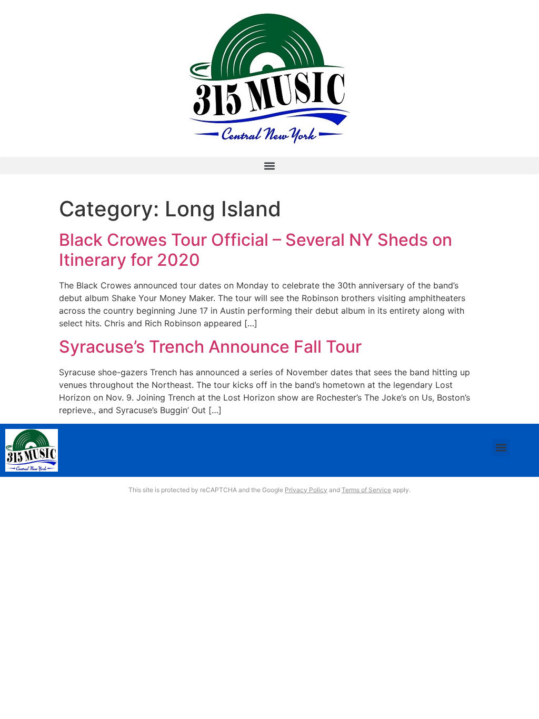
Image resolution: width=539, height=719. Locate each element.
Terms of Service (366, 490)
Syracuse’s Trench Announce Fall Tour (210, 346)
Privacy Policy (306, 490)
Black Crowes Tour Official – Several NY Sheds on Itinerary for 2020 (255, 249)
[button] (269, 165)
